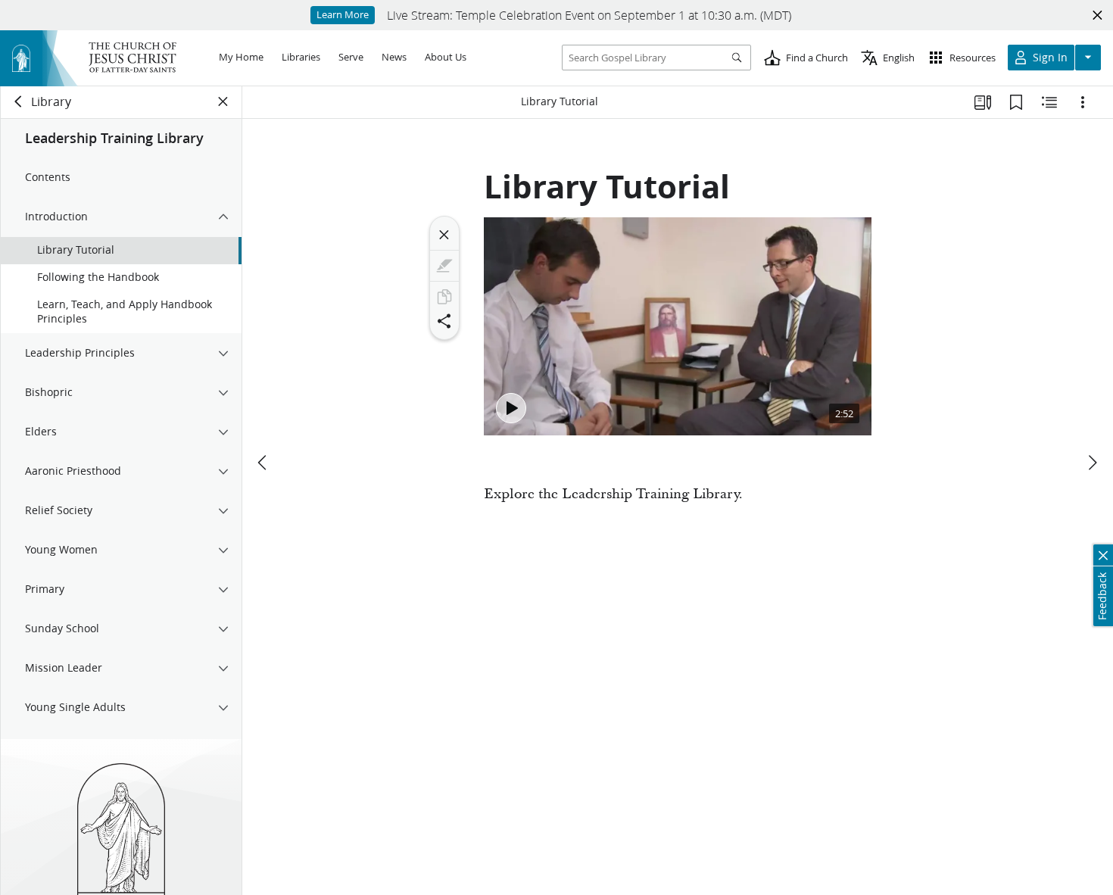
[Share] (444, 321)
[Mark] (444, 266)
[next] (1092, 463)
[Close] (444, 235)
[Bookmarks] (1016, 102)
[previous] (263, 463)
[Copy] (444, 297)
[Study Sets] (983, 102)
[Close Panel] (223, 101)
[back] (19, 101)
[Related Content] (1049, 102)
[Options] (1083, 102)
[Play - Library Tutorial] (511, 408)
